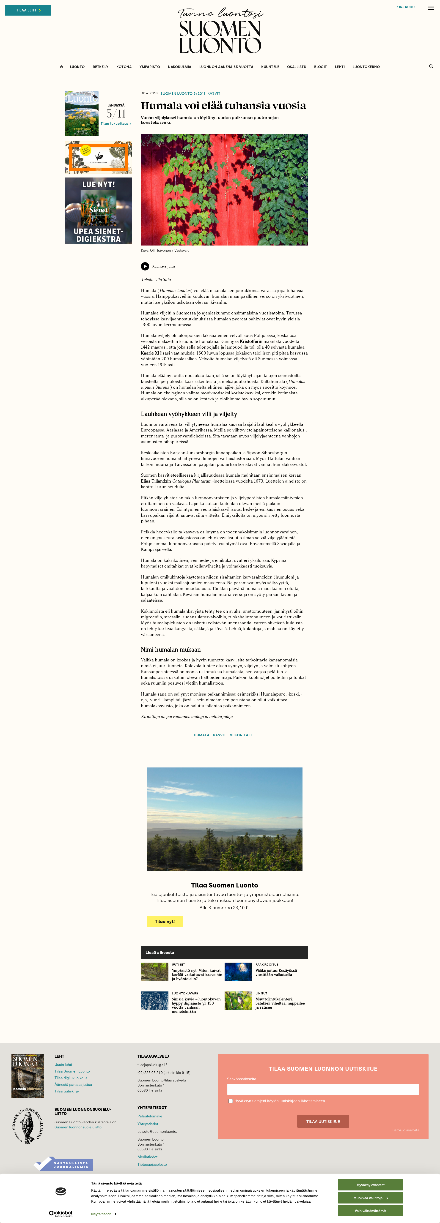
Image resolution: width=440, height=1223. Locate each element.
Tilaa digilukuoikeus (71, 1077)
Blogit (320, 67)
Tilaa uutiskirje (67, 1091)
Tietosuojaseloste (152, 1164)
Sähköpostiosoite (241, 1079)
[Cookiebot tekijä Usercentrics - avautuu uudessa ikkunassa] (61, 1214)
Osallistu (296, 67)
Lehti (340, 67)
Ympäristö (150, 67)
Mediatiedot (147, 1156)
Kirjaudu (405, 7)
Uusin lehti (63, 1064)
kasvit (219, 735)
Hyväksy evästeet (371, 1185)
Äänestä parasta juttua (73, 1084)
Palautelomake (150, 1116)
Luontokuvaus (185, 993)
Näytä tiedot (101, 1214)
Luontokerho (366, 67)
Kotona (124, 67)
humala (201, 735)
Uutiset (178, 964)
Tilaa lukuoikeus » (116, 124)
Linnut (261, 993)
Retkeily (101, 67)
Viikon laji (241, 735)
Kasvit (213, 93)
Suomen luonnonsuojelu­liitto (78, 1127)
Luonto (77, 67)
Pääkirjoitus (267, 964)
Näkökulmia (179, 67)
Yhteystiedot (148, 1123)
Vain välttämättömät (370, 1211)
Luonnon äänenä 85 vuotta (226, 67)
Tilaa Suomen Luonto (72, 1071)
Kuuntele (270, 67)
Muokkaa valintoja (368, 1198)
